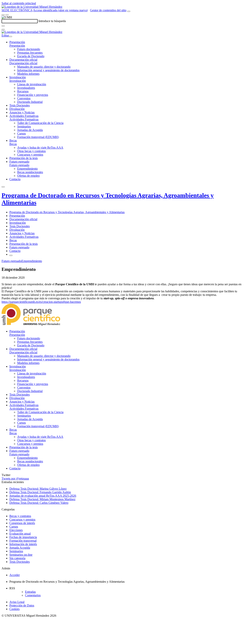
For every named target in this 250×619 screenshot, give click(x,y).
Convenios (23, 98)
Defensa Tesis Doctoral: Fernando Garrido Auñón (40, 492)
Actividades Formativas (23, 116)
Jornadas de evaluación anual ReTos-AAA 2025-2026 (42, 495)
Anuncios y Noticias (22, 112)
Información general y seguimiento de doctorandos (48, 70)
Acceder (14, 575)
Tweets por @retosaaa (15, 478)
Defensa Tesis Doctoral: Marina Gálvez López (38, 488)
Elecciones (16, 530)
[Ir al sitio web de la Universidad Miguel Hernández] (32, 6)
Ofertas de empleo (28, 175)
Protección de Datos (21, 605)
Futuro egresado (19, 161)
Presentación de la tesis (23, 158)
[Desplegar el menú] (7, 14)
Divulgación (17, 109)
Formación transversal (23, 540)
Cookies (14, 609)
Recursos (23, 91)
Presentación (17, 42)
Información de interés (23, 544)
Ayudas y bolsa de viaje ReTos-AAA (40, 147)
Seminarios (24, 126)
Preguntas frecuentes (30, 52)
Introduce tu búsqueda (52, 21)
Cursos (21, 133)
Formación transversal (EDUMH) (38, 137)
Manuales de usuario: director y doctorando (44, 66)
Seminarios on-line (20, 554)
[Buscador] (128, 11)
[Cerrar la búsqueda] (3, 29)
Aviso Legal (16, 602)
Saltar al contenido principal (19, 3)
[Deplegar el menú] (10, 255)
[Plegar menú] (10, 36)
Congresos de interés (22, 523)
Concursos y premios (30, 154)
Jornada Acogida (19, 547)
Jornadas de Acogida (30, 130)
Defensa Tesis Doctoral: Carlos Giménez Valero (38, 502)
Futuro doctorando (28, 49)
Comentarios (33, 595)
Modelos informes (28, 73)
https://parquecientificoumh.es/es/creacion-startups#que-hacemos (41, 301)
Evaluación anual (20, 533)
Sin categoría (17, 558)
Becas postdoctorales (30, 172)
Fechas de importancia (23, 537)
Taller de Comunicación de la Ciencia (40, 123)
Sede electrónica (17, 10)
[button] (17, 45)
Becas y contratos (20, 516)
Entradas (30, 591)
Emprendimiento (27, 168)
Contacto (15, 179)
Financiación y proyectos (32, 94)
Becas (13, 140)
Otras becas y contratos (31, 151)
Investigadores (26, 87)
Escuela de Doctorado (30, 56)
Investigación (17, 77)
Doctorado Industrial (30, 101)
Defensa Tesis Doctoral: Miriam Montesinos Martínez (42, 499)
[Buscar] (3, 26)
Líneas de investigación (31, 84)
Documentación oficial (23, 59)
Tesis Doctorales (19, 105)
